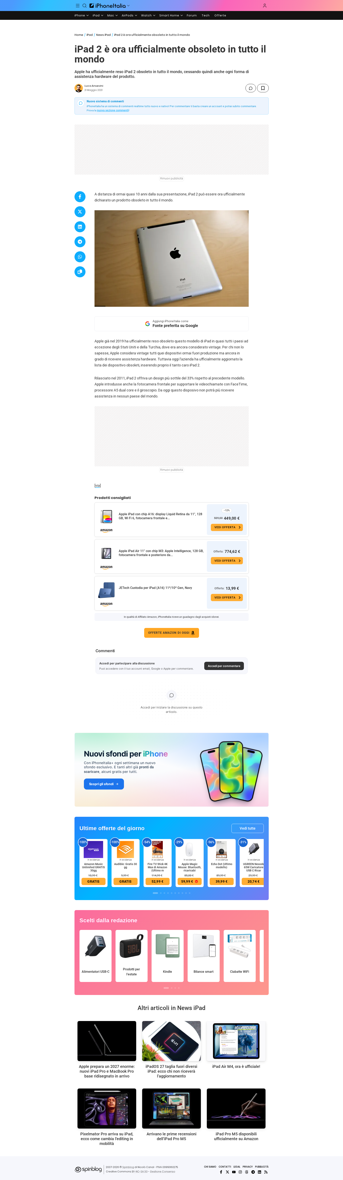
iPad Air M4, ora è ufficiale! (236, 1066)
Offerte (220, 15)
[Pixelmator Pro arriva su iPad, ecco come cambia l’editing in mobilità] (106, 1108)
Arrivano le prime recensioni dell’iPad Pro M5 (171, 1136)
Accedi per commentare (224, 666)
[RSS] (266, 1172)
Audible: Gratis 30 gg (125, 865)
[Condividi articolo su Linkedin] (79, 226)
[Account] (265, 6)
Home (78, 35)
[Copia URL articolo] (79, 271)
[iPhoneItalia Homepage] (108, 5)
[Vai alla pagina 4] (168, 893)
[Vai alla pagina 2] (161, 893)
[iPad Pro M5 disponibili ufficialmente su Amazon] (236, 1108)
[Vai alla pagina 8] (182, 893)
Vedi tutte (247, 828)
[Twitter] (227, 1172)
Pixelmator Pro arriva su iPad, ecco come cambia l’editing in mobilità (106, 1139)
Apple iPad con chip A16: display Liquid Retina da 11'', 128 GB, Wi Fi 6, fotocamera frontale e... (160, 516)
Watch (146, 15)
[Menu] (77, 5)
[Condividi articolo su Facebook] (79, 196)
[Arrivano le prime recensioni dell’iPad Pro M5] (171, 1108)
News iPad (103, 35)
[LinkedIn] (259, 1172)
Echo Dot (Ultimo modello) (221, 865)
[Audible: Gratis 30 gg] (126, 849)
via (97, 485)
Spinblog (128, 1167)
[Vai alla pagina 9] (186, 893)
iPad (96, 15)
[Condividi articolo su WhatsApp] (79, 256)
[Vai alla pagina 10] (189, 893)
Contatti (225, 1166)
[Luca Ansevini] (78, 88)
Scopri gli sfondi (101, 784)
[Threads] (246, 1172)
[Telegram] (253, 1172)
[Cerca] (84, 5)
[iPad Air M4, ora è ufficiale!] (236, 1041)
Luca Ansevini (93, 86)
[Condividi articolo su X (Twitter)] (79, 211)
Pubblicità (262, 1166)
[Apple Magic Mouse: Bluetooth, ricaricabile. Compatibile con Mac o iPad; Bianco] (190, 849)
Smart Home (169, 15)
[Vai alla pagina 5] (171, 893)
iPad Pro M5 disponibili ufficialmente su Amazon (236, 1136)
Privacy (248, 1166)
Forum (192, 15)
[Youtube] (233, 1172)
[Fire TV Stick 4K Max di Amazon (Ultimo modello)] (158, 849)
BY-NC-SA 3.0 (140, 1171)
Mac (110, 15)
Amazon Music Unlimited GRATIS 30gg (93, 867)
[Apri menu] (128, 6)
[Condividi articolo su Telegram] (79, 241)
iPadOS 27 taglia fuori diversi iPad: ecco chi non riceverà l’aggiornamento (171, 1071)
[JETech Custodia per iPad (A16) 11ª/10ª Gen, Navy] (106, 590)
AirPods (128, 15)
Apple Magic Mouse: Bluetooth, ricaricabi (189, 867)
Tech (206, 15)
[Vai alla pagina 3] (164, 893)
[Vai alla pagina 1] (155, 893)
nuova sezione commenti (113, 110)
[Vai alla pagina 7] (179, 893)
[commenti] (250, 88)
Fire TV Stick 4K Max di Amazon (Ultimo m (158, 867)
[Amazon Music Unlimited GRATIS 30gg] (93, 849)
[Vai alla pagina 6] (175, 893)
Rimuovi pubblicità (171, 178)
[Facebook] (221, 1172)
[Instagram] (240, 1172)
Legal (236, 1166)
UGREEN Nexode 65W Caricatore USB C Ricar (253, 867)
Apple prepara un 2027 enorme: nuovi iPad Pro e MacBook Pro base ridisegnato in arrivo (107, 1071)
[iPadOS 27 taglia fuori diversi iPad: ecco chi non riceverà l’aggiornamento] (171, 1041)
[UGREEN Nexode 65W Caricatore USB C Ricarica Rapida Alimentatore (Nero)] (254, 849)
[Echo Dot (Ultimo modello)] (222, 849)
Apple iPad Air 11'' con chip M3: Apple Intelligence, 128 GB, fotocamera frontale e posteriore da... (161, 553)
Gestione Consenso (162, 1171)
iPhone (79, 15)
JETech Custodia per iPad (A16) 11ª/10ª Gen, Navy (155, 588)
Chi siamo (210, 1166)
